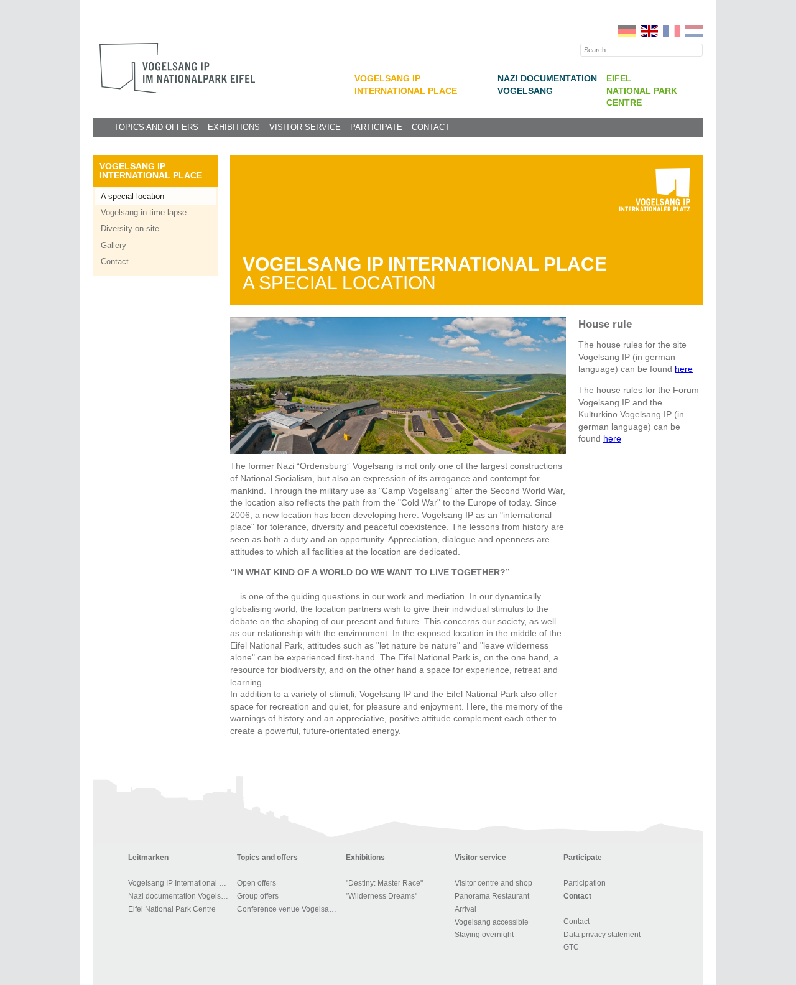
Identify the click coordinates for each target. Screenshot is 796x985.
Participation (584, 883)
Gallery (113, 245)
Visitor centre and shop (493, 883)
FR (671, 31)
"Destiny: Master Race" (384, 883)
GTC (571, 947)
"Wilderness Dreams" (381, 896)
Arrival (465, 909)
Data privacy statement (602, 934)
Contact (431, 127)
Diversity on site (130, 228)
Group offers (258, 896)
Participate (376, 127)
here (684, 369)
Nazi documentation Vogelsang (180, 896)
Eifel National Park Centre (641, 91)
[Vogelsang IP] (177, 68)
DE (627, 31)
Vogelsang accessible (492, 922)
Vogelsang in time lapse (144, 212)
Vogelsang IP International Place (151, 170)
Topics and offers (156, 127)
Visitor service (305, 127)
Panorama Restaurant (492, 896)
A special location (132, 196)
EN (649, 31)
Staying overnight (484, 934)
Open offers (256, 883)
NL (694, 31)
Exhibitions (234, 127)
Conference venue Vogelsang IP (289, 909)
